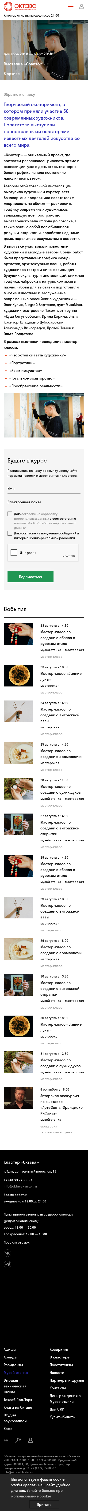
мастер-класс (51, 656)
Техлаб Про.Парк (18, 1399)
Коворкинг (59, 1349)
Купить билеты (63, 1417)
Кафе (8, 1428)
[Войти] (81, 6)
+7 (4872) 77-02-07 (18, 1180)
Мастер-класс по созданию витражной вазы (60, 715)
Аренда (10, 1357)
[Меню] (70, 6)
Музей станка (16, 1372)
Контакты (58, 1388)
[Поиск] (18, 1440)
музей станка (50, 650)
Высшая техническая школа (15, 1386)
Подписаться (30, 576)
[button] (77, 415)
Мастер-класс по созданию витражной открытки (60, 828)
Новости (57, 1372)
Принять (44, 1504)
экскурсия (48, 1126)
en (6, 1440)
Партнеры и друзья (67, 1380)
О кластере (59, 1357)
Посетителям (61, 1364)
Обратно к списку (19, 94)
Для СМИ (57, 1409)
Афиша (10, 1349)
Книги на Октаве (18, 1407)
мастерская (74, 650)
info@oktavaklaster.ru (20, 1186)
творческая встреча (56, 1132)
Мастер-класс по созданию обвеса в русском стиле (57, 637)
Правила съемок (17, 1242)
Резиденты (13, 1364)
